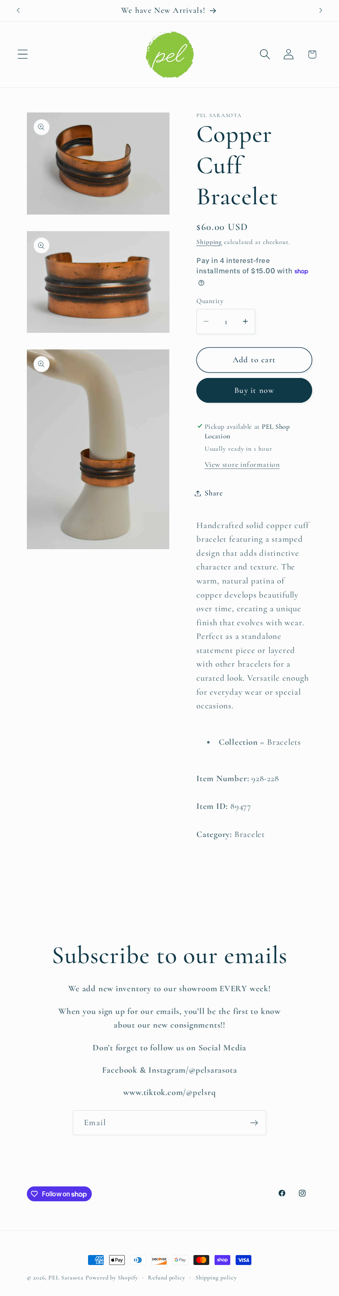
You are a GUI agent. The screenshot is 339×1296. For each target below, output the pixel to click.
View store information (242, 464)
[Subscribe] (254, 1123)
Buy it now (254, 390)
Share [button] (214, 492)
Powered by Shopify (112, 1277)
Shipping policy (216, 1277)
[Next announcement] (321, 10)
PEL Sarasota (66, 1277)
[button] (22, 54)
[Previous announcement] (18, 10)
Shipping (209, 242)
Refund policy (166, 1277)
